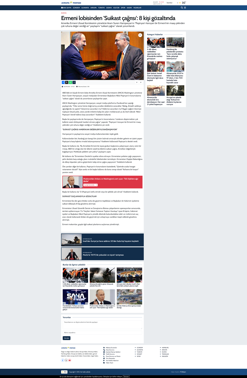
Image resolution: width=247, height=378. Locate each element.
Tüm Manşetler (110, 358)
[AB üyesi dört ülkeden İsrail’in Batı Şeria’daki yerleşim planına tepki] (129, 275)
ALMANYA (85, 8)
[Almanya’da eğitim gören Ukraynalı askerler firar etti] (102, 275)
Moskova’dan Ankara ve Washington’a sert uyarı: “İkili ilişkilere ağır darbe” (102, 307)
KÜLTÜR (116, 8)
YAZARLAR (137, 8)
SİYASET (139, 354)
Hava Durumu (110, 350)
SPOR (123, 8)
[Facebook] (62, 360)
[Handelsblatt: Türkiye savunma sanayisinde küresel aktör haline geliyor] (75, 297)
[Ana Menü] (184, 8)
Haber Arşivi (109, 363)
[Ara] (182, 8)
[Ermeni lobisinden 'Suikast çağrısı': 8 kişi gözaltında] (102, 56)
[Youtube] (69, 360)
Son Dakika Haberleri (112, 360)
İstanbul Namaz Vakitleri (113, 352)
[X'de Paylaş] (66, 82)
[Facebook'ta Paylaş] (63, 82)
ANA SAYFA (67, 8)
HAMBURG (165, 348)
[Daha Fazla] (74, 82)
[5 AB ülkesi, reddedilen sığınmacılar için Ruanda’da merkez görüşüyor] (75, 275)
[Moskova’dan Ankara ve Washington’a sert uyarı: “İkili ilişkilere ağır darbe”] (102, 297)
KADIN (129, 8)
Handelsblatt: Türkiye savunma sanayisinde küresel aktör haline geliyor (73, 307)
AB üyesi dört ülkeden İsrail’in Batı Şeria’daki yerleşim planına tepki (128, 285)
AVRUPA (94, 8)
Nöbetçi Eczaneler (111, 348)
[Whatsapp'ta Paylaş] (70, 82)
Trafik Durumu (110, 354)
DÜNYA (109, 8)
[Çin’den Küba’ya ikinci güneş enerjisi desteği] (129, 297)
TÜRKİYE (101, 8)
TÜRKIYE (139, 352)
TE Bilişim (183, 372)
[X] (66, 360)
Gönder (66, 338)
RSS (65, 372)
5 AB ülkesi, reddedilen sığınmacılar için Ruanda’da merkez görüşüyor (74, 285)
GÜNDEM (76, 8)
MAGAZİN (165, 356)
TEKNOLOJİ (165, 354)
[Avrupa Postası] (71, 2)
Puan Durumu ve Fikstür (113, 356)
